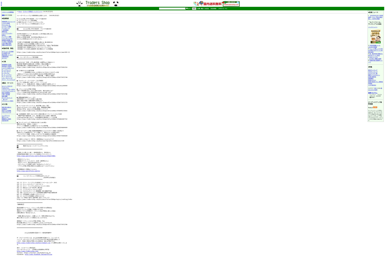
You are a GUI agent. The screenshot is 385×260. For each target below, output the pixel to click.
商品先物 (4, 55)
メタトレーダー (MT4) (8, 89)
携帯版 (1, 4)
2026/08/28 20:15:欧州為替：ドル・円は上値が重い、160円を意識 (375, 17)
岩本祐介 (4, 66)
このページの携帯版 (8, 12)
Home (20, 11)
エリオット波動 (6, 26)
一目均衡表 (5, 30)
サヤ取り (4, 41)
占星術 (7, 45)
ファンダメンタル (7, 38)
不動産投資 (5, 56)
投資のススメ (372, 80)
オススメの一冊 (372, 73)
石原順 (9, 64)
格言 (10, 45)
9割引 (11, 101)
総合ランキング (372, 70)
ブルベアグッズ (6, 112)
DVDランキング (372, 72)
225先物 (11, 51)
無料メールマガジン (374, 75)
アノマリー (5, 36)
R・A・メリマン (7, 74)
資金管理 (10, 41)
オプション (5, 51)
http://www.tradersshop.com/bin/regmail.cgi (34, 243)
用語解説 (370, 78)
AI (9, 25)
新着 (3, 15)
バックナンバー (372, 27)
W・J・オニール (6, 76)
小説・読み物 (6, 94)
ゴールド (10, 55)
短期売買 (4, 21)
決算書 (8, 40)
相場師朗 (4, 64)
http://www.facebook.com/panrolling (38, 254)
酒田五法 (4, 31)
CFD (9, 53)
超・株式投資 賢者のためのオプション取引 (375, 54)
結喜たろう (10, 68)
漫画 (3, 96)
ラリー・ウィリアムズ (8, 79)
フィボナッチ (6, 28)
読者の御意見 (372, 77)
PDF (375, 88)
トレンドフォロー (7, 33)
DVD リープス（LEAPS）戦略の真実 (374, 58)
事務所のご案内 (6, 119)
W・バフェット (6, 69)
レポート (12, 91)
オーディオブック (7, 98)
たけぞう (4, 68)
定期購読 (7, 93)
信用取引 (4, 109)
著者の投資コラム (373, 82)
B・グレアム (5, 73)
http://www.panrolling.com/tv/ (28, 171)
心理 (3, 43)
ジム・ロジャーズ (7, 78)
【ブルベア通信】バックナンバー (32, 11)
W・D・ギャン (6, 71)
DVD (8, 86)
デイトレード (11, 21)
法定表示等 (5, 120)
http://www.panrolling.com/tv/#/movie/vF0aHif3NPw (36, 156)
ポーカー (4, 58)
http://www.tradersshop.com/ (27, 251)
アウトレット (6, 101)
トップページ (6, 115)
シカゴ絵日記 (372, 85)
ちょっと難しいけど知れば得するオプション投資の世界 (375, 50)
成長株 (4, 40)
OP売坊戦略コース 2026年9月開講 (374, 46)
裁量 (10, 36)
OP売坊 (9, 66)
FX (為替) (4, 53)
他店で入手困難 (6, 110)
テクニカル (5, 25)
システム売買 (6, 23)
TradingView (5, 88)
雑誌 (3, 93)
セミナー (4, 86)
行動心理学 (8, 43)
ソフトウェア (6, 91)
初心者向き (8, 107)
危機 (3, 45)
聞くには (5, 99)
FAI (11, 40)
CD (11, 86)
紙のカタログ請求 (375, 89)
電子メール (5, 117)
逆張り (4, 35)
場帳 (6, 96)
